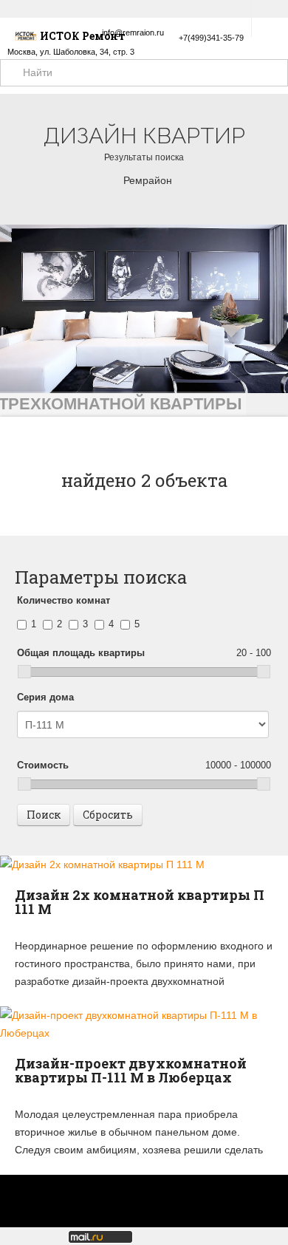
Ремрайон (147, 180)
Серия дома (45, 697)
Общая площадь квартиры (144, 652)
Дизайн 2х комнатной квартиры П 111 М (139, 902)
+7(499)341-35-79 (211, 37)
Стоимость (144, 765)
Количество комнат (63, 600)
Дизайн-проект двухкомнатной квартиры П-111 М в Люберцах (131, 1070)
